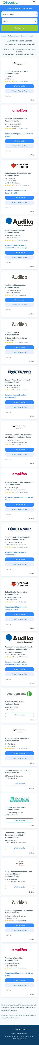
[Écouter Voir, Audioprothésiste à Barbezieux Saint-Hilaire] (19, 529)
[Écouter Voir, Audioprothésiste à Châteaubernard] (19, 372)
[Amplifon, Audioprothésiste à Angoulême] (19, 950)
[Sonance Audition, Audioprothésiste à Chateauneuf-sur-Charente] (19, 427)
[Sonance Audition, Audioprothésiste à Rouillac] (19, 731)
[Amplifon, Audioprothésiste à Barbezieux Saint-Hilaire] (19, 474)
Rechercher (19, 28)
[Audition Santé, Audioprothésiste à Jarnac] (19, 694)
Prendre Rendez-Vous (19, 91)
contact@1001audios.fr (19, 1033)
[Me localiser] (35, 21)
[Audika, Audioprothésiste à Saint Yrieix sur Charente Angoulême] (19, 639)
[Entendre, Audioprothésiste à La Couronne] (19, 799)
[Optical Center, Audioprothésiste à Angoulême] (19, 584)
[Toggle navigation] (34, 2)
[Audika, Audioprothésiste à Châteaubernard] (19, 222)
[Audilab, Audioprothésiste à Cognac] (19, 325)
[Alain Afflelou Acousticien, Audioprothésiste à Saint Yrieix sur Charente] (19, 864)
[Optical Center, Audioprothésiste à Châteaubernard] (19, 166)
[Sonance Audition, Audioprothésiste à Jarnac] (19, 63)
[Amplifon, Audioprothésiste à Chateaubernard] (19, 111)
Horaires (8, 96)
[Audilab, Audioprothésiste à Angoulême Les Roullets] (19, 903)
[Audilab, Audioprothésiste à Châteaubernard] (19, 277)
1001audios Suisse (19, 1039)
